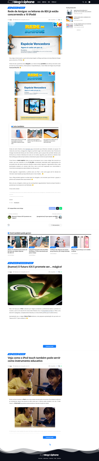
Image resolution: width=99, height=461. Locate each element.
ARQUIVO (15, 7)
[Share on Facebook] (57, 20)
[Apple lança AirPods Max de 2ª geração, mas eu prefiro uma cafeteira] (69, 12)
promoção (16, 202)
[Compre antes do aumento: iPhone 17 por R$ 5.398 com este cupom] (34, 133)
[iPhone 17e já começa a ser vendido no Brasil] (81, 242)
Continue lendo (49, 346)
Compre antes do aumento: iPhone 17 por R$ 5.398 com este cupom (34, 141)
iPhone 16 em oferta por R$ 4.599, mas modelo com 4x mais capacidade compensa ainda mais (18, 141)
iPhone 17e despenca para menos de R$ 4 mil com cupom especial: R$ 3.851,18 (17, 251)
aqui (19, 401)
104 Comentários (55, 225)
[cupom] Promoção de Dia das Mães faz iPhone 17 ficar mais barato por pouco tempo (38, 251)
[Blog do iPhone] (21, 2)
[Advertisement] (79, 51)
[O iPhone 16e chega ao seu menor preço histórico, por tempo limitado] (60, 242)
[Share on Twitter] (59, 20)
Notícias (22, 354)
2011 (10, 7)
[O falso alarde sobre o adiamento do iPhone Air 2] (69, 19)
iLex (11, 19)
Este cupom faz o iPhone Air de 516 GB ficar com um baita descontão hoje (51, 141)
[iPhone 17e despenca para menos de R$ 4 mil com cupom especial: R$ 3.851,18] (18, 242)
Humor (30, 263)
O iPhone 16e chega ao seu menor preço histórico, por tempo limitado (60, 250)
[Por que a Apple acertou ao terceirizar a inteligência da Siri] (69, 25)
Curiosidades (23, 263)
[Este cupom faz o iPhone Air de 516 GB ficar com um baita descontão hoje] (51, 133)
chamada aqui (29, 149)
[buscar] (83, 2)
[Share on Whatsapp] (61, 20)
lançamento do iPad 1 (48, 310)
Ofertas (22, 7)
